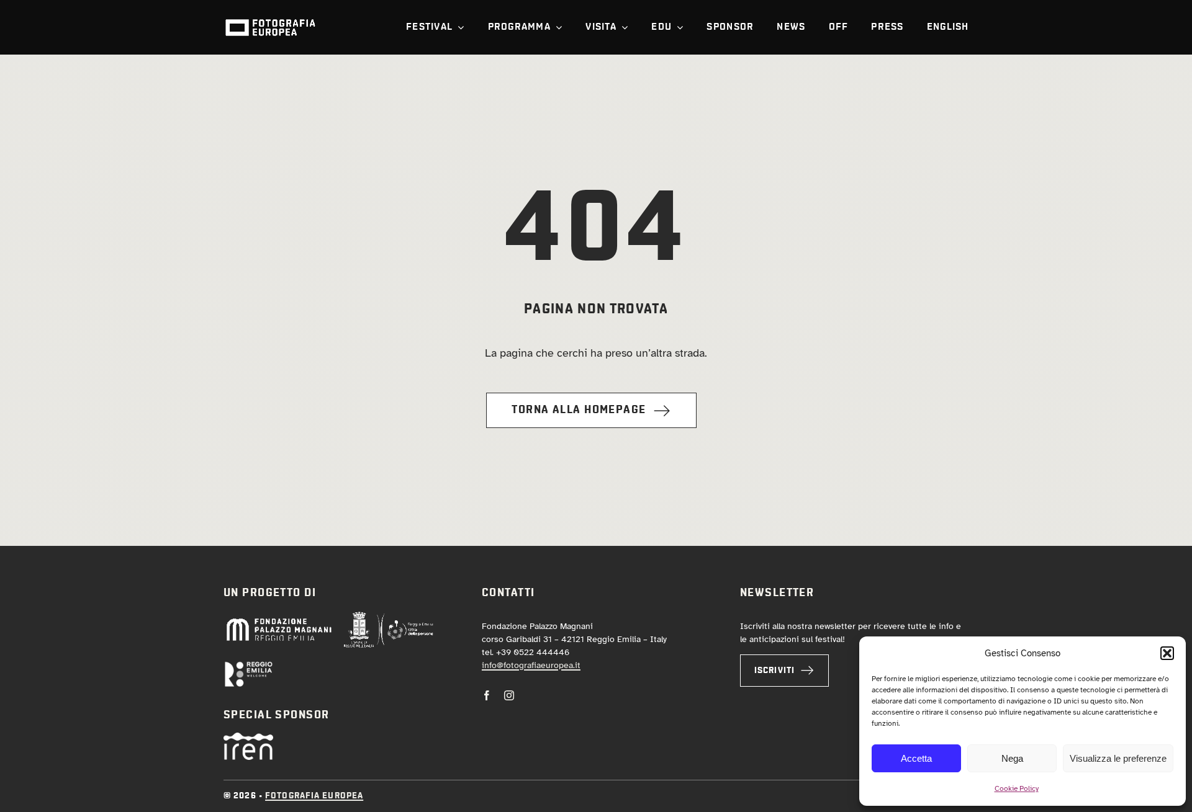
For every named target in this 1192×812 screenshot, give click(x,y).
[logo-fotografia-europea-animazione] (270, 18)
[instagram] (509, 695)
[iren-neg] (248, 738)
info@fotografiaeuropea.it (531, 665)
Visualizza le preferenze (1118, 758)
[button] (1167, 653)
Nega (1012, 758)
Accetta (916, 758)
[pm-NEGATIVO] (278, 621)
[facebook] (487, 695)
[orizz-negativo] (248, 666)
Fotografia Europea (314, 796)
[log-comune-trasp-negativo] (388, 616)
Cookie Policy (1017, 788)
